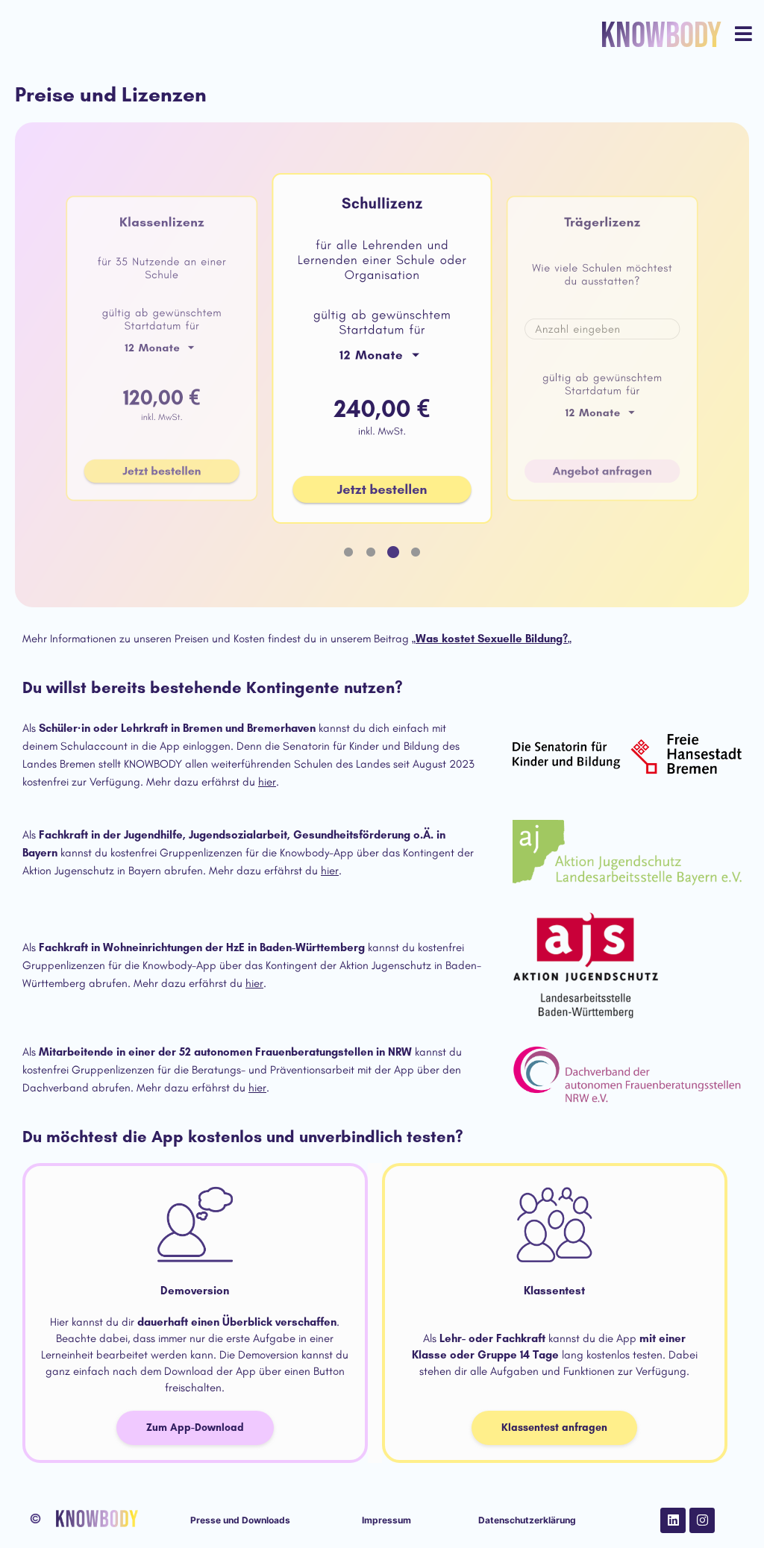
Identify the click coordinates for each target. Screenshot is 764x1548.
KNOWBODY (661, 36)
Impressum (386, 1520)
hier (267, 782)
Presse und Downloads (240, 1520)
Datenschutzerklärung (527, 1520)
